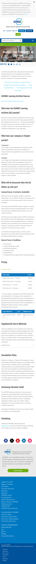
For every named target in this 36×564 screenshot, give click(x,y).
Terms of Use (5, 553)
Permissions (5, 551)
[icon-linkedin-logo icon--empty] (24, 440)
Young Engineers (6, 497)
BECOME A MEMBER (18, 470)
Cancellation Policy (9, 88)
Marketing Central (6, 504)
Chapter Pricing (5, 345)
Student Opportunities (7, 499)
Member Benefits (6, 527)
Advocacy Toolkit (6, 514)
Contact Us (5, 549)
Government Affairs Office (9, 517)
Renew (3, 531)
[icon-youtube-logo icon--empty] (18, 440)
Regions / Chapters (7, 484)
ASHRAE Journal (6, 495)
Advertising (5, 558)
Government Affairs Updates (9, 519)
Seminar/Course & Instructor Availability (15, 85)
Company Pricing (6, 269)
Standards (4, 493)
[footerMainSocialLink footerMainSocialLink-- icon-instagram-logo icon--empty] (30, 440)
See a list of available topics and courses (12, 101)
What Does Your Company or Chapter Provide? (17, 82)
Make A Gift (15, 31)
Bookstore (29, 31)
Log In (18, 34)
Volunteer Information (7, 488)
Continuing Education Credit (24, 88)
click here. (26, 14)
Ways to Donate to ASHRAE (9, 502)
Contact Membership (7, 536)
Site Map (4, 560)
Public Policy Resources (8, 521)
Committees (5, 486)
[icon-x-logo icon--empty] (12, 440)
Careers (4, 556)
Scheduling (18, 90)
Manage (3, 534)
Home (2, 44)
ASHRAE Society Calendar (9, 508)
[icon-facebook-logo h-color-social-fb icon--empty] (6, 440)
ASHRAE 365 (21, 31)
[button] (34, 2)
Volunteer (8, 31)
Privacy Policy (5, 555)
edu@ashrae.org (5, 426)
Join (4, 31)
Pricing (30, 85)
